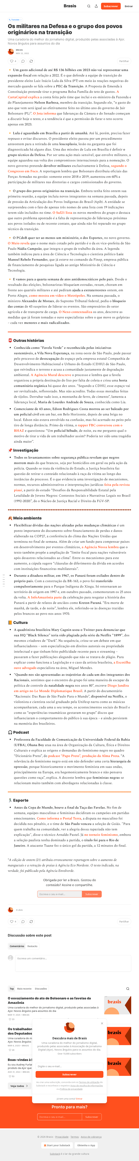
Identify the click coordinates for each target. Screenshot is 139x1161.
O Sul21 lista (62, 212)
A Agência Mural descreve (51, 375)
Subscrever (111, 6)
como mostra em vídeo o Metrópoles (57, 295)
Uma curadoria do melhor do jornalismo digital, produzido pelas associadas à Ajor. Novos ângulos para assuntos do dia (53, 1009)
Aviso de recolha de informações (86, 1085)
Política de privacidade (71, 1088)
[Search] (88, 6)
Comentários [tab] (17, 946)
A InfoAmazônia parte (44, 597)
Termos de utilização (89, 1082)
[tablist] (23, 946)
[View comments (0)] (23, 61)
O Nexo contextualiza (75, 312)
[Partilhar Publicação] (96, 6)
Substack (55, 1153)
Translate (15, 19)
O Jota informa (44, 113)
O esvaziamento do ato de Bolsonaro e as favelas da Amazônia (49, 1000)
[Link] (3, 340)
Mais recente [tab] (24, 988)
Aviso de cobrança (91, 1136)
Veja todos (17, 1086)
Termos (75, 1136)
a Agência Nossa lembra (100, 547)
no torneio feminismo (101, 834)
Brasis (19, 50)
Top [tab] (12, 988)
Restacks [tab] (32, 946)
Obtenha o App (86, 1145)
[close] (102, 1023)
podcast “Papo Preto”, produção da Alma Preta (83, 755)
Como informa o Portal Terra (59, 818)
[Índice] (3, 580)
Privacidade (61, 1136)
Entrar (129, 6)
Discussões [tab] (41, 988)
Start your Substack (58, 1145)
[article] (69, 1009)
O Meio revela (18, 243)
